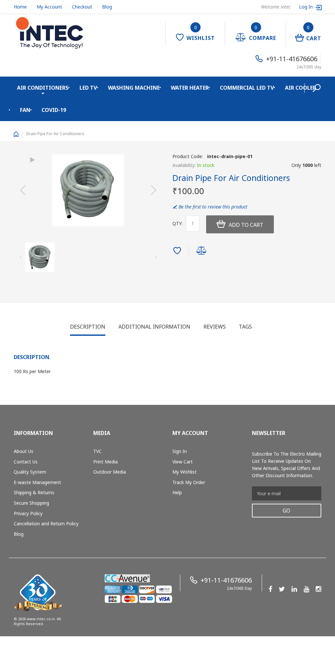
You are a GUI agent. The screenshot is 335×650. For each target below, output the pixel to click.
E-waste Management (37, 482)
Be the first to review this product (213, 207)
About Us (23, 451)
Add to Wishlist (178, 251)
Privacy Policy (28, 513)
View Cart (182, 462)
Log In (306, 7)
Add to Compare (202, 251)
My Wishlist (184, 472)
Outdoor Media (109, 472)
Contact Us (26, 462)
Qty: (177, 223)
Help (177, 492)
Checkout (82, 7)
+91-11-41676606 (291, 58)
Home (20, 7)
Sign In (179, 451)
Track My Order (188, 482)
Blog (107, 7)
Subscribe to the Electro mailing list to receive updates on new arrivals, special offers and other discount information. (286, 464)
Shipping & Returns (34, 492)
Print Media (105, 462)
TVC (97, 451)
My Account (49, 7)
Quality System (30, 472)
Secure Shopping (31, 503)
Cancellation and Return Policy (46, 523)
